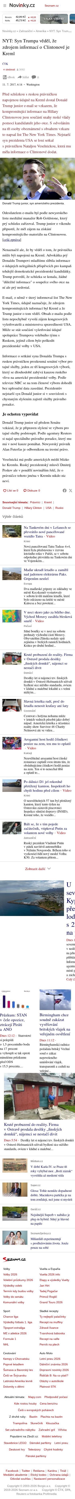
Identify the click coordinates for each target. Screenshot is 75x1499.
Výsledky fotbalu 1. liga (17, 1322)
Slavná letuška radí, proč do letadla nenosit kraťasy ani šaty (46, 703)
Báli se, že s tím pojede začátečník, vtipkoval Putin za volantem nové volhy (45, 828)
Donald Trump (11, 507)
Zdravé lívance (49, 1327)
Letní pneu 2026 (50, 1358)
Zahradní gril (47, 1429)
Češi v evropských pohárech (36, 1410)
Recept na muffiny (51, 1322)
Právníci (35, 502)
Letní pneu (61, 1442)
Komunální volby (13, 1302)
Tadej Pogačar (49, 1291)
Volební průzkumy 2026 (18, 1280)
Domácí (28, 673)
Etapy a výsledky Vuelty (54, 1280)
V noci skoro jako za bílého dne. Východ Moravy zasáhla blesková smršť (48, 616)
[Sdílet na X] (71, 491)
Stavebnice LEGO (15, 1442)
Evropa (28, 583)
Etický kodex (38, 1474)
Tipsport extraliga (14, 1327)
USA (48, 507)
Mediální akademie (15, 1474)
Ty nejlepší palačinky (53, 1316)
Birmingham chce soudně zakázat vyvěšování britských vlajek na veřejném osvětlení (55, 1024)
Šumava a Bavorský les (18, 1369)
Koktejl (28, 753)
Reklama (38, 1470)
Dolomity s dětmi (13, 1386)
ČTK (5, 64)
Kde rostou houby (25, 1403)
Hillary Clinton (33, 507)
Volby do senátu (13, 1296)
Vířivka (62, 1429)
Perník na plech (49, 1344)
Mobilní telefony (52, 1436)
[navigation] (5, 5)
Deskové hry (17, 1449)
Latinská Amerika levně (17, 1381)
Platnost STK (48, 1386)
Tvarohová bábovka (52, 1333)
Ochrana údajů (59, 1474)
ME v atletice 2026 (15, 1333)
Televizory (34, 1449)
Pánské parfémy (36, 1456)
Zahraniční (30, 838)
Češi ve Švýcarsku (14, 1375)
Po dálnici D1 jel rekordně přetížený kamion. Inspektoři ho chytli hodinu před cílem (47, 786)
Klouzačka (52, 1423)
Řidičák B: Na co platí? (54, 1375)
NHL (6, 1344)
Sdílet (25, 77)
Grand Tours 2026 (51, 1302)
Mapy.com (34, 1397)
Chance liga (10, 1316)
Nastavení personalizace (49, 1478)
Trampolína (20, 1423)
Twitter (26, 1470)
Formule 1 (9, 1338)
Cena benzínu (49, 1403)
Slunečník (36, 1423)
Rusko (59, 507)
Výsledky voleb (12, 1285)
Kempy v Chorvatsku (16, 1358)
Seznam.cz (52, 5)
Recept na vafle (49, 1338)
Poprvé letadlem (13, 1364)
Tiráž (63, 1470)
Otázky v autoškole (52, 1381)
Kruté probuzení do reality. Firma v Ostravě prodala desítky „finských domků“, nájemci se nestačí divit (48, 661)
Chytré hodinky (53, 1449)
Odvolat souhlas (20, 1478)
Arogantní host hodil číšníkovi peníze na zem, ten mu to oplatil (47, 741)
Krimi (27, 541)
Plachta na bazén (52, 1416)
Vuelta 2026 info (50, 1274)
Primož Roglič (48, 1296)
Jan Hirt (44, 1285)
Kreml (48, 502)
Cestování (29, 711)
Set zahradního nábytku (20, 1429)
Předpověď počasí (56, 1397)
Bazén (33, 1416)
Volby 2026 (10, 1274)
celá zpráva (12, 239)
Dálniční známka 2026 (54, 1364)
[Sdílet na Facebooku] (65, 491)
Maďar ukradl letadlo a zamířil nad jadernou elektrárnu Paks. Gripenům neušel (46, 574)
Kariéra (52, 1470)
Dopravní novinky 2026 (54, 1369)
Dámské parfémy (40, 1442)
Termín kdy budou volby (18, 1291)
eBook (11, 77)
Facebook (12, 1470)
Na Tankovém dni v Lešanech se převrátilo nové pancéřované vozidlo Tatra (47, 531)
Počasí (28, 626)
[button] (37, 179)
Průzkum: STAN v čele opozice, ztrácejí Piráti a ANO (13, 1022)
